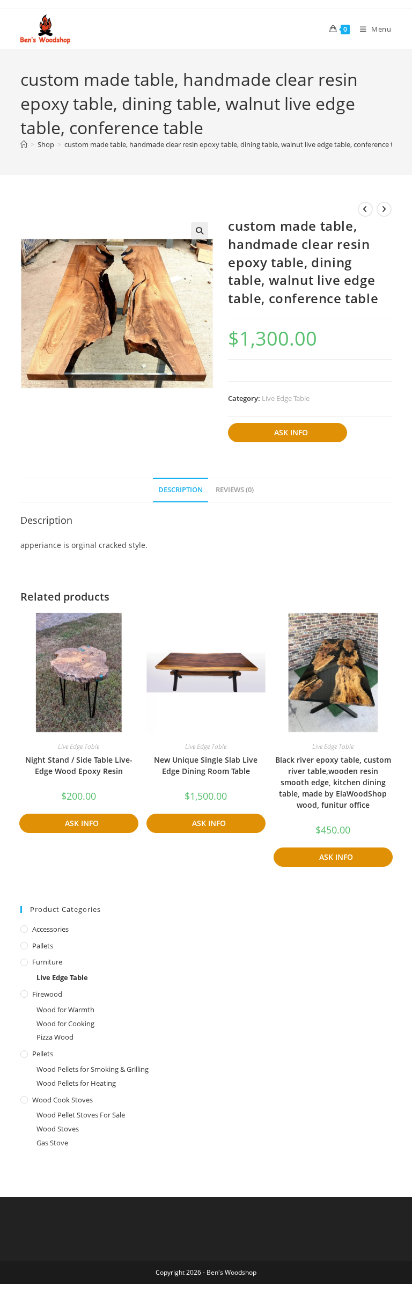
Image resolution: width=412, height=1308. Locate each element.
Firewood (47, 994)
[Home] (23, 144)
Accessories (50, 929)
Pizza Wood (54, 1037)
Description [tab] (180, 489)
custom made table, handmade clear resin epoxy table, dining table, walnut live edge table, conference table (235, 144)
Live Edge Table (286, 398)
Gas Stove (52, 1143)
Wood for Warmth (65, 1009)
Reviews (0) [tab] (235, 489)
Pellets (42, 1053)
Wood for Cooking (65, 1023)
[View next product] (384, 209)
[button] (199, 230)
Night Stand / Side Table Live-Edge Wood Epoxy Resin (79, 765)
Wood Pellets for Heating (76, 1083)
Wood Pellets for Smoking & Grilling (92, 1069)
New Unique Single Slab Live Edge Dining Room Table (206, 765)
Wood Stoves (57, 1129)
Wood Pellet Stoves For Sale (80, 1115)
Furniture (47, 962)
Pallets (42, 946)
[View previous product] (365, 209)
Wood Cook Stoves (62, 1100)
